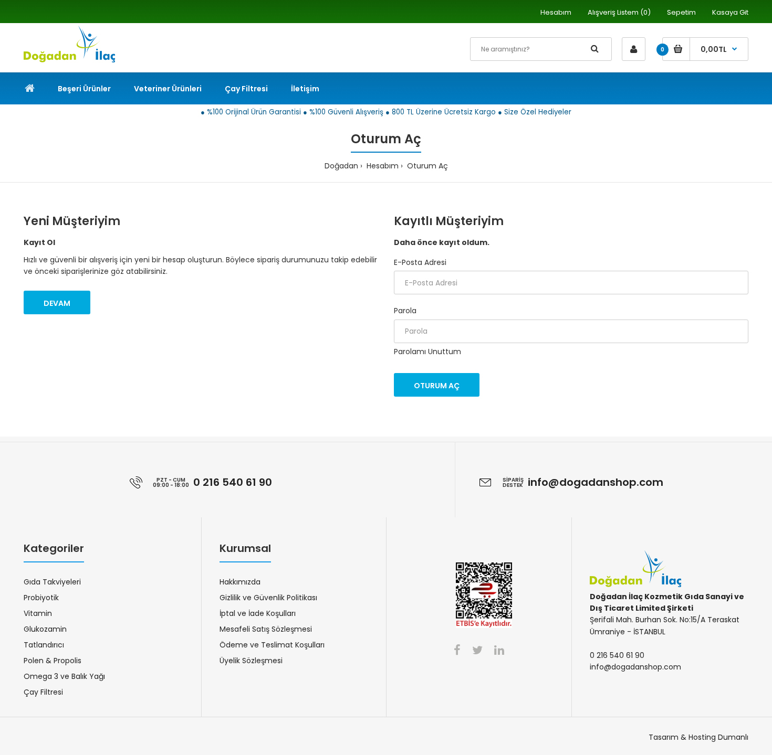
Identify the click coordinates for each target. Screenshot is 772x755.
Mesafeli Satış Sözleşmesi (266, 629)
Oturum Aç (426, 166)
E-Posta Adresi (420, 262)
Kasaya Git (730, 12)
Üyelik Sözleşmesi (251, 660)
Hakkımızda (240, 582)
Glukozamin (45, 629)
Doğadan (341, 166)
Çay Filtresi (43, 692)
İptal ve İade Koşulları (258, 613)
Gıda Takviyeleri (52, 582)
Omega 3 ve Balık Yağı (64, 676)
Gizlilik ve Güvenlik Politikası (268, 597)
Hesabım (555, 12)
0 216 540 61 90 (232, 482)
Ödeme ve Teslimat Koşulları (272, 645)
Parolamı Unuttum (427, 351)
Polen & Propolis (52, 660)
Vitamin (38, 613)
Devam (57, 303)
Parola (405, 310)
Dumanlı (733, 737)
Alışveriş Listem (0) (619, 12)
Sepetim (681, 12)
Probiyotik (41, 597)
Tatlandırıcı (44, 645)
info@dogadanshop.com (595, 482)
